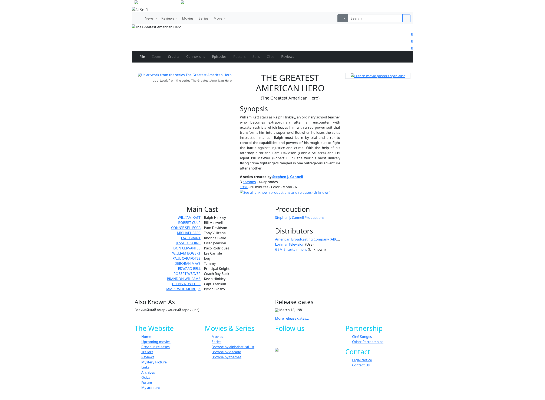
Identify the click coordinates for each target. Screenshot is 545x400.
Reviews (147, 357)
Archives (148, 372)
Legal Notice (362, 360)
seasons (249, 181)
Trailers (147, 352)
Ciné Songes (362, 336)
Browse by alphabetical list (233, 346)
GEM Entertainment (291, 249)
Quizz (146, 377)
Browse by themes (226, 357)
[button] (150, 18)
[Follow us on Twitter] (295, 341)
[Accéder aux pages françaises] (157, 3)
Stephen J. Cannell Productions (299, 217)
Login (405, 4)
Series (216, 341)
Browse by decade (226, 352)
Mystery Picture (154, 362)
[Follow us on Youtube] (305, 341)
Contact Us (361, 365)
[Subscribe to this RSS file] (314, 341)
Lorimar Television (289, 244)
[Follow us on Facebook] (286, 341)
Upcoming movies (156, 341)
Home (146, 336)
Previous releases (155, 346)
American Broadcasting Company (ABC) (306, 239)
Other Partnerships (367, 341)
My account (150, 387)
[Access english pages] (196, 3)
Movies (217, 336)
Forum (146, 382)
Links (145, 367)
